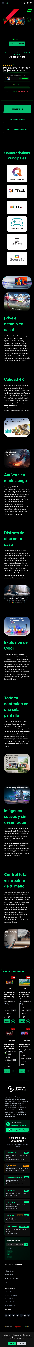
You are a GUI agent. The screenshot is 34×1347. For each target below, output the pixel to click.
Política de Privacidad (10, 1292)
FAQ (6, 1282)
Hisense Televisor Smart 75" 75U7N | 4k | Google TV (9, 1046)
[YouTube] (17, 1315)
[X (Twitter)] (24, 1315)
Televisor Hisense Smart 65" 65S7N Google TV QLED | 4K (24, 996)
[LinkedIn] (28, 1315)
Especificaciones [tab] (17, 119)
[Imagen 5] (18, 39)
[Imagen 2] (15, 39)
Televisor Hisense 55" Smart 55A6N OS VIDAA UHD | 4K (9, 996)
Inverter (9, 1257)
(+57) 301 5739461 (19, 1125)
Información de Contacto (12, 1278)
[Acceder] (31, 3)
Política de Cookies (10, 1298)
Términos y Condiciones (11, 1295)
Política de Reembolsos (11, 1302)
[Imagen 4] (17, 39)
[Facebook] (9, 1315)
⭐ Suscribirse (17, 85)
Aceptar (12, 1343)
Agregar (7, 1021)
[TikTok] (21, 1315)
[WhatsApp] (6, 1315)
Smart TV (9, 1251)
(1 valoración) (17, 65)
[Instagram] (13, 1315)
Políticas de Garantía (10, 1305)
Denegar (21, 1343)
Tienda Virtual (9, 1274)
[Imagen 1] (13, 39)
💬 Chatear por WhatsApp (17, 1130)
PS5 (8, 1254)
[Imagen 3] (16, 39)
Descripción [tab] (17, 109)
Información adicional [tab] (17, 129)
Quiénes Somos (9, 1271)
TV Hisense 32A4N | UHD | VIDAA (24, 1045)
